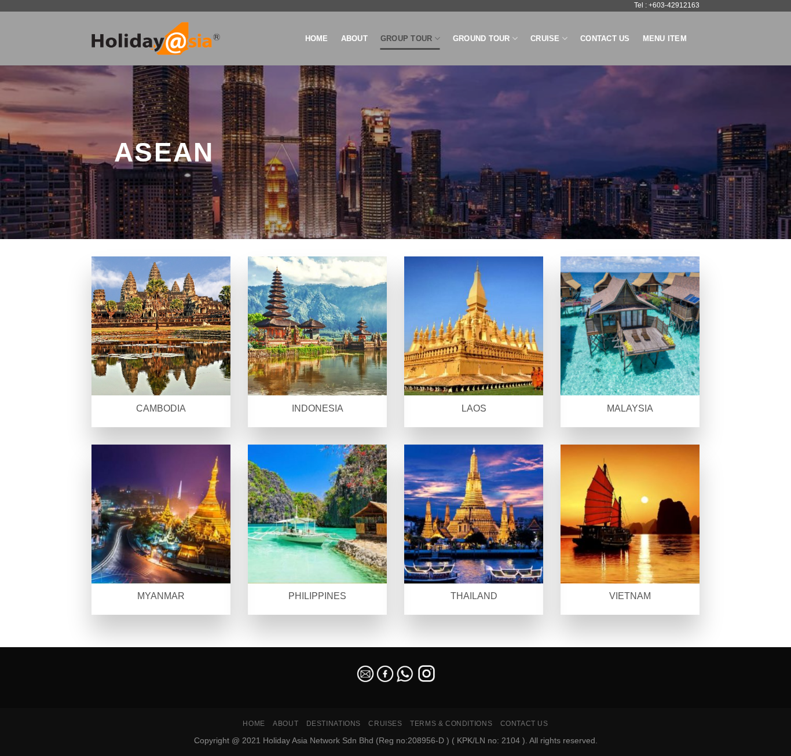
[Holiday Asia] (155, 38)
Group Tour (406, 38)
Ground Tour (481, 38)
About (354, 38)
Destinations (333, 724)
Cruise (545, 38)
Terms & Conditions (451, 724)
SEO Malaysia (24, 640)
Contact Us (605, 38)
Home (316, 38)
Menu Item (665, 38)
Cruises (385, 724)
